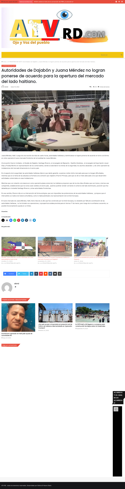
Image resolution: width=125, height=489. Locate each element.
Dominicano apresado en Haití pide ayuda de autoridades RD (16, 334)
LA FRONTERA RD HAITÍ (14, 61)
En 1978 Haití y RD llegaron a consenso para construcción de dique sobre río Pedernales (90, 325)
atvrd (6, 87)
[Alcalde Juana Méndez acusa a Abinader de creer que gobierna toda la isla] (18, 246)
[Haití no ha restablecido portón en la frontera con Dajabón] (91, 246)
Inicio (4, 61)
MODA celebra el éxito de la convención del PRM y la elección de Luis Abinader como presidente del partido (67, 1)
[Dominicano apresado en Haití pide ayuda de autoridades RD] (18, 317)
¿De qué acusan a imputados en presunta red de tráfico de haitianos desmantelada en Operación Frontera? (55, 326)
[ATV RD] (62, 27)
